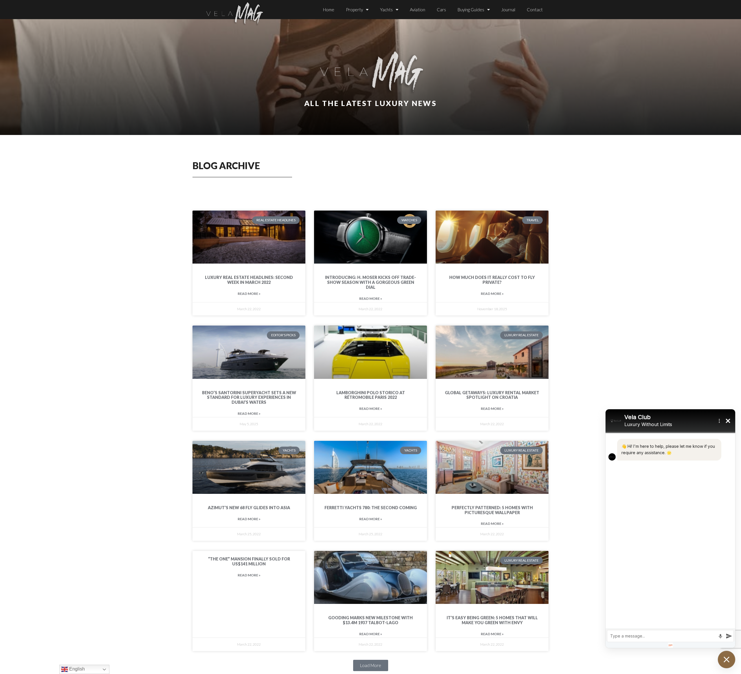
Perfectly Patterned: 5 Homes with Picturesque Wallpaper (492, 510)
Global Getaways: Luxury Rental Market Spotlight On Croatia (492, 395)
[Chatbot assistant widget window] (670, 528)
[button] (370, 665)
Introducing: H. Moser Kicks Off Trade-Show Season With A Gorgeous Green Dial (370, 282)
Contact (535, 9)
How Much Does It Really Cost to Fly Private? (492, 280)
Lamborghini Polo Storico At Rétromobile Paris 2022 (370, 395)
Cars (441, 9)
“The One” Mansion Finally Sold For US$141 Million (249, 561)
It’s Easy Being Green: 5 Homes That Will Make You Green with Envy (492, 620)
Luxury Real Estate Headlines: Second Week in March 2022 (249, 280)
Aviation (417, 9)
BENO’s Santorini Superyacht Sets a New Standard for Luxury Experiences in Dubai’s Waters (249, 397)
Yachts (386, 9)
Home (328, 9)
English (76, 668)
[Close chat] (726, 659)
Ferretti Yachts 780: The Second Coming (370, 507)
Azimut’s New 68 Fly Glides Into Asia (249, 507)
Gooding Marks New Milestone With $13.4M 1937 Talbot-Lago (370, 620)
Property (354, 9)
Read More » (249, 293)
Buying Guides (471, 9)
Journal (508, 9)
